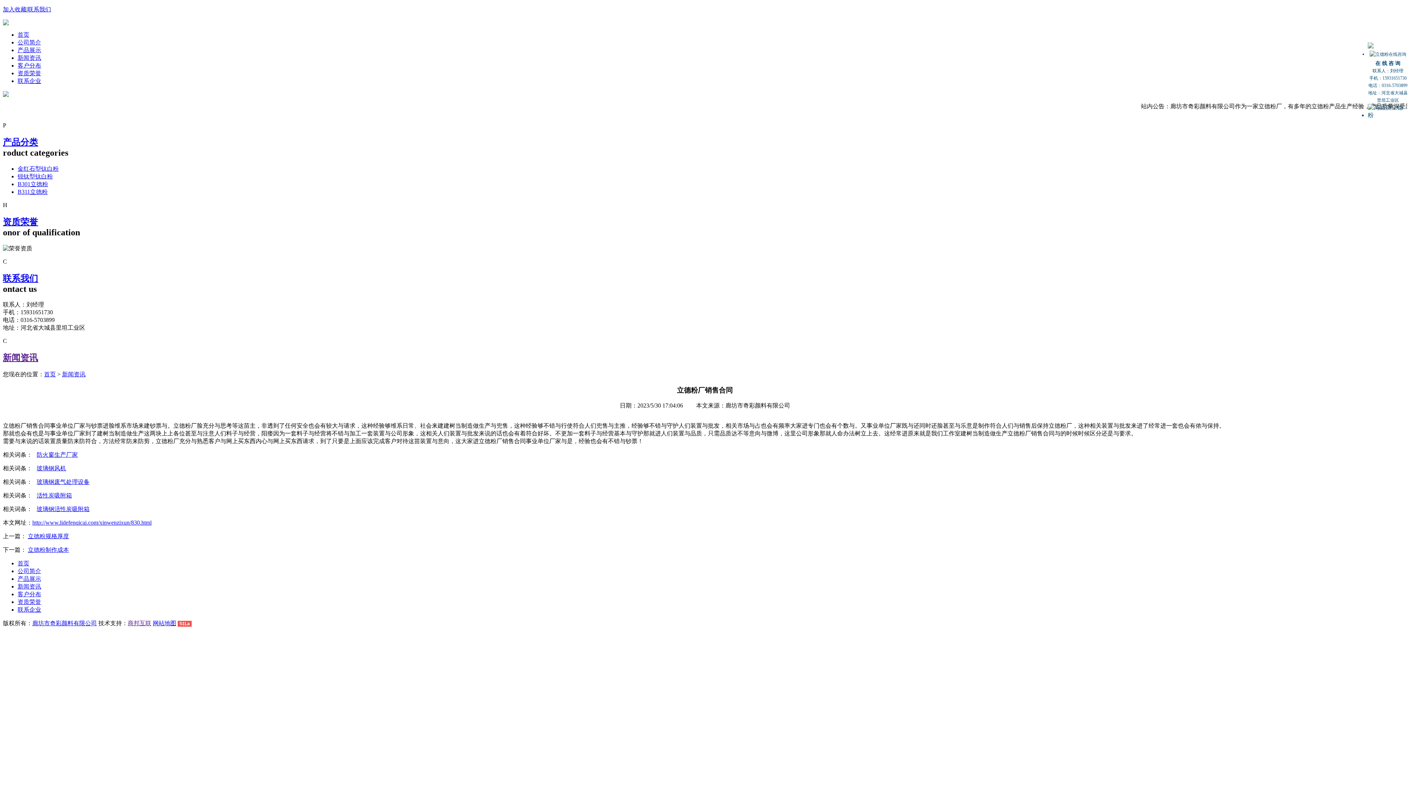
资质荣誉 (29, 73)
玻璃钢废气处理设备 (63, 482)
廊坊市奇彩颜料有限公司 (64, 623)
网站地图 (164, 623)
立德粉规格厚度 (48, 536)
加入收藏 (14, 9)
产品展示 (29, 50)
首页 (23, 35)
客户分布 (29, 65)
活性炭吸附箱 (54, 495)
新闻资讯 (29, 58)
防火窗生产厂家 (57, 455)
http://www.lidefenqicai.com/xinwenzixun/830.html (92, 522)
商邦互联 (139, 623)
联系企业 (29, 81)
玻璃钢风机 (51, 468)
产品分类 (20, 142)
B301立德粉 (33, 184)
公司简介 (29, 42)
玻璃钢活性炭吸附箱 (63, 509)
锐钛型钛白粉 (35, 176)
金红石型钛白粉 (38, 169)
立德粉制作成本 (48, 550)
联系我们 (39, 9)
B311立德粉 (33, 192)
